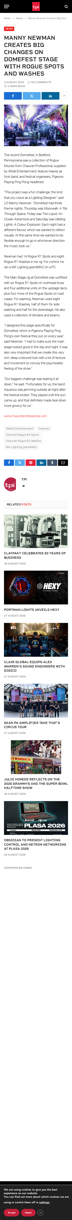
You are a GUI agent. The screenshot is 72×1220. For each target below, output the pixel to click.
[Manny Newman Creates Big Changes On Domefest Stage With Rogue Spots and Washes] (36, 125)
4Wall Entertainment (19, 428)
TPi (24, 479)
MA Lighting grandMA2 (21, 447)
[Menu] (6, 6)
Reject (28, 1212)
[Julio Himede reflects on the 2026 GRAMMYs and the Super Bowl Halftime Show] (36, 757)
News (9, 28)
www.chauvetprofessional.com (25, 416)
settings (44, 1202)
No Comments (41, 82)
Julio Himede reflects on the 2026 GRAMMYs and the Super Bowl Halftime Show (36, 783)
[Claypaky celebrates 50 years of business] (36, 531)
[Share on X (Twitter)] (32, 96)
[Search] (66, 6)
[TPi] (36, 6)
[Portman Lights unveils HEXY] (36, 587)
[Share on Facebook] (13, 96)
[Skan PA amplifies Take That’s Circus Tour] (36, 701)
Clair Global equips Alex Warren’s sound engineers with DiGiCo (34, 666)
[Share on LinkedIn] (50, 96)
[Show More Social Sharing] (64, 96)
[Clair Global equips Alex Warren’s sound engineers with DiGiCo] (36, 640)
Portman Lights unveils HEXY (31, 610)
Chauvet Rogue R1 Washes (23, 440)
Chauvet (43, 428)
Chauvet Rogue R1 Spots (22, 434)
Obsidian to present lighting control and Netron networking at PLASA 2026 (35, 844)
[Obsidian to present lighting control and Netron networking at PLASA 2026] (36, 818)
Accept (11, 1212)
